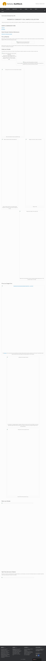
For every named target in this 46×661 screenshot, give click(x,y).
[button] (44, 10)
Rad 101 (36, 9)
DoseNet (26, 9)
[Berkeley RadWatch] (12, 4)
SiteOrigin (24, 659)
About (21, 9)
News (31, 9)
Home (2, 9)
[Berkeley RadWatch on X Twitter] (36, 655)
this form (5, 353)
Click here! (3, 27)
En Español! (3, 29)
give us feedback (40, 649)
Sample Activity (15, 9)
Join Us (3, 11)
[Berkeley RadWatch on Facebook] (38, 655)
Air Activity (7, 9)
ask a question (38, 650)
